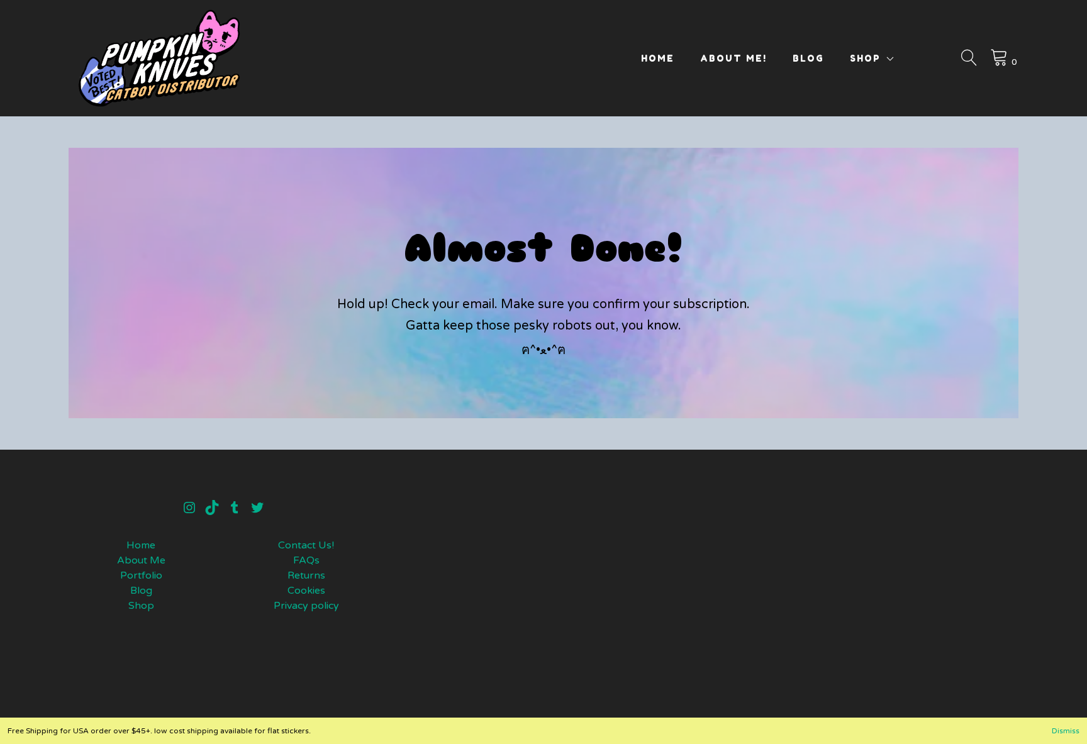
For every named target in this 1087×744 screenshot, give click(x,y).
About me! (733, 58)
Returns (306, 575)
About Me (141, 560)
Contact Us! (306, 545)
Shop (865, 58)
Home (657, 58)
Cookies (306, 590)
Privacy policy (306, 605)
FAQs (306, 560)
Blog (808, 58)
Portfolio (141, 575)
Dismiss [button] (1065, 730)
